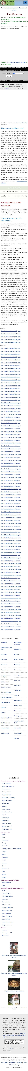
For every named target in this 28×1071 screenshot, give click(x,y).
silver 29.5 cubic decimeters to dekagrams (11, 512)
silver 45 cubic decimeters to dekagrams (10, 601)
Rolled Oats (5, 803)
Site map (16, 738)
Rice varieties (6, 902)
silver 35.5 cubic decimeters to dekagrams (11, 546)
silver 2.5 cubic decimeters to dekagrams (10, 357)
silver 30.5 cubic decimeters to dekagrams (11, 517)
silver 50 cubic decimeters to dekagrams (10, 629)
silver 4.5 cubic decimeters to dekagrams (10, 368)
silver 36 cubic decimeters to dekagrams (10, 549)
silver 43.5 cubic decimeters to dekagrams (11, 592)
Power (4, 860)
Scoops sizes (5, 820)
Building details (5, 682)
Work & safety (17, 690)
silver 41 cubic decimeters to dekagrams (10, 578)
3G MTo (16, 695)
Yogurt (4, 814)
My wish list (17, 728)
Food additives (18, 700)
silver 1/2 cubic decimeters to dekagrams (10, 336)
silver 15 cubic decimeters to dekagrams (10, 428)
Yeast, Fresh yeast (7, 916)
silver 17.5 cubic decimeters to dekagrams (11, 443)
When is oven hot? (18, 659)
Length (4, 851)
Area (3, 837)
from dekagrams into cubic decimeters (16, 62)
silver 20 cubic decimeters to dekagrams (10, 457)
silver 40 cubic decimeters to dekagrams (10, 572)
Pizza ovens (4, 654)
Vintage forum (4, 670)
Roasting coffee (18, 675)
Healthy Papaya (18, 705)
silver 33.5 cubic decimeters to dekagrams (11, 535)
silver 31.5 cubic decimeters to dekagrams (11, 523)
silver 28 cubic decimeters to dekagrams (10, 503)
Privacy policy (4, 1062)
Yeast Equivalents (7, 812)
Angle (3, 834)
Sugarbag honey (6, 794)
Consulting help (18, 733)
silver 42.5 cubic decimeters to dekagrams (11, 586)
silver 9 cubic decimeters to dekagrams (10, 394)
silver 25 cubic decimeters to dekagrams (10, 486)
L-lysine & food (18, 710)
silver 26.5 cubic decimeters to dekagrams (11, 494)
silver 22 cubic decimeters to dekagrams (10, 469)
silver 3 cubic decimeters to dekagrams (10, 359)
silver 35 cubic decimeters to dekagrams (10, 543)
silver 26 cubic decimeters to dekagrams (10, 491)
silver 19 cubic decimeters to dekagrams (10, 451)
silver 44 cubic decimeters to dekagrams (10, 595)
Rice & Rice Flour (7, 800)
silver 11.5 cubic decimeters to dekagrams (11, 408)
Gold (3, 885)
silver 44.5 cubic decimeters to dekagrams (11, 598)
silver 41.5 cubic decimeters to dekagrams (11, 580)
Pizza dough (17, 664)
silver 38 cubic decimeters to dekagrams (10, 560)
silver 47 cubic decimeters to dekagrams (10, 612)
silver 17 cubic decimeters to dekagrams (10, 440)
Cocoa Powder (6, 893)
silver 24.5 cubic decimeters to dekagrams (11, 483)
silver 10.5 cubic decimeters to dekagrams (11, 403)
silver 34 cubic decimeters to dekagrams (10, 537)
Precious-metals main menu (12, 7)
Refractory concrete (5, 687)
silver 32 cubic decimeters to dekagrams (10, 526)
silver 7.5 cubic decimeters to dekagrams (10, 385)
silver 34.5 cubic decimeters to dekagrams (11, 540)
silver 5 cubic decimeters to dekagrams (10, 371)
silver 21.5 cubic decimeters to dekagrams (11, 466)
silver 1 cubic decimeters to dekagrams (10, 348)
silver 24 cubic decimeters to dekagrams (10, 480)
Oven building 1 (5, 728)
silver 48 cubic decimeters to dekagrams (10, 618)
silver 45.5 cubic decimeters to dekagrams (11, 603)
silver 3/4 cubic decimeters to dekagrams (10, 342)
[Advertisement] (14, 45)
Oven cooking (17, 670)
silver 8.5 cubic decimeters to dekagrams (10, 391)
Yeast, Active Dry (7, 910)
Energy (4, 843)
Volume (4, 874)
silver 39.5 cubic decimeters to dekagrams (11, 569)
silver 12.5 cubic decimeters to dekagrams (11, 414)
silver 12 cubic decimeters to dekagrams (10, 411)
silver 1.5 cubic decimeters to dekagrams (10, 351)
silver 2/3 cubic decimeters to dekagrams (10, 339)
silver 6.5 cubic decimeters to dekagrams (10, 380)
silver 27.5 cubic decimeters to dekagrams (11, 500)
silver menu (21, 7)
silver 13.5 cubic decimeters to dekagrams (11, 420)
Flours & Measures (7, 896)
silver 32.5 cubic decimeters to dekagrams (11, 529)
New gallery (4, 659)
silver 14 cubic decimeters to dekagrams (10, 423)
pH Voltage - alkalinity (8, 797)
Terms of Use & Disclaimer (15, 1062)
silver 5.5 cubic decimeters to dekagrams (10, 374)
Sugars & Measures (7, 907)
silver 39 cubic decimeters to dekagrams (10, 566)
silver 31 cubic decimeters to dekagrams (10, 520)
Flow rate (4, 845)
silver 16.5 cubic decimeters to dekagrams (11, 437)
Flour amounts (6, 789)
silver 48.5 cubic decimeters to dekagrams (11, 621)
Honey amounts (6, 792)
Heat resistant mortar (6, 692)
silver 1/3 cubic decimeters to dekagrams (10, 333)
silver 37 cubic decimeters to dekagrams (10, 555)
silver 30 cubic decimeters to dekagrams (10, 514)
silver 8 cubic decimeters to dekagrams (10, 388)
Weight (4, 877)
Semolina (4, 806)
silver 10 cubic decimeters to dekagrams (10, 400)
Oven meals (4, 664)
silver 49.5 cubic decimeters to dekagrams (11, 626)
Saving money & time (6, 717)
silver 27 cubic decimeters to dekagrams (10, 497)
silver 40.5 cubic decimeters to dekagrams (11, 575)
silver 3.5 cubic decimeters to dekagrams (10, 362)
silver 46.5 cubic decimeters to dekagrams (11, 609)
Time (3, 871)
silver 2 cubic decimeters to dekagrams (10, 354)
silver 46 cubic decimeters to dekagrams (10, 606)
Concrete (4, 930)
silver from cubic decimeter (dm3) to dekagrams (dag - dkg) (14, 1035)
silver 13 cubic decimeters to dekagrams (10, 417)
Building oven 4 (18, 716)
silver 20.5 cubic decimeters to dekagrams (11, 460)
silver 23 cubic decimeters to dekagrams (10, 474)
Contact (25, 1062)
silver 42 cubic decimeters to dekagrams (10, 583)
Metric (4, 854)
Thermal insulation (5, 702)
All (11, 826)
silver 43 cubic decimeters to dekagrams (10, 589)
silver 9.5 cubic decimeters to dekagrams (10, 397)
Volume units (5, 826)
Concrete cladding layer (7, 697)
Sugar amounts (6, 809)
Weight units (5, 829)
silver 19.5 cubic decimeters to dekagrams (11, 454)
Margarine (5, 899)
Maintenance (17, 685)
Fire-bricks (3, 707)
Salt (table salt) (6, 904)
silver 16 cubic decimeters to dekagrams (10, 434)
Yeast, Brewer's (6, 913)
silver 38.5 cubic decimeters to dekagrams (11, 563)
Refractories (5, 935)
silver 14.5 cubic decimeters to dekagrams (11, 425)
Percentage (5, 857)
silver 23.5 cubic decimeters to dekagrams (11, 477)
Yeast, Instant (6, 919)
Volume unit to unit (7, 922)
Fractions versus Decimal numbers (11, 848)
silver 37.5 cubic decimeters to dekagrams (11, 557)
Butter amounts (6, 783)
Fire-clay (3, 712)
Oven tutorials (17, 649)
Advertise (11, 1065)
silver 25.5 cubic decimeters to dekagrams (11, 489)
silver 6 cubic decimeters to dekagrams (10, 377)
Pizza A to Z (17, 654)
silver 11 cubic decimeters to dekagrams (10, 405)
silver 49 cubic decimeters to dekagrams (10, 624)
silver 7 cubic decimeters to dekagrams (10, 382)
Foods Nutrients (6, 823)
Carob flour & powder (8, 786)
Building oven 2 (5, 733)
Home (7, 3)
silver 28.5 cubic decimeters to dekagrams (11, 506)
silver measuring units (21, 122)
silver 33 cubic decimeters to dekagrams (10, 532)
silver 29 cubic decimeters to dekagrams (10, 509)
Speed (3, 866)
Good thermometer (5, 723)
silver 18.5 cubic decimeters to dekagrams (11, 448)
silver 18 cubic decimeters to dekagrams (10, 446)
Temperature (5, 817)
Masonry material (7, 933)
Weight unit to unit (7, 925)
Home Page (4, 642)
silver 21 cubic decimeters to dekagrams (10, 463)
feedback (11, 1049)
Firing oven (17, 680)
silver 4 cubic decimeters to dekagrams (10, 365)
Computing (5, 840)
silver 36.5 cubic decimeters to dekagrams (11, 552)
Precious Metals (6, 882)
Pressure (4, 863)
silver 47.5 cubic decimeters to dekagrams (11, 615)
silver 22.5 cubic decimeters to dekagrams (11, 471)
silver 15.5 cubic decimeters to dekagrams (11, 431)
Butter (3, 890)
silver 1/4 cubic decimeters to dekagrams (10, 331)
